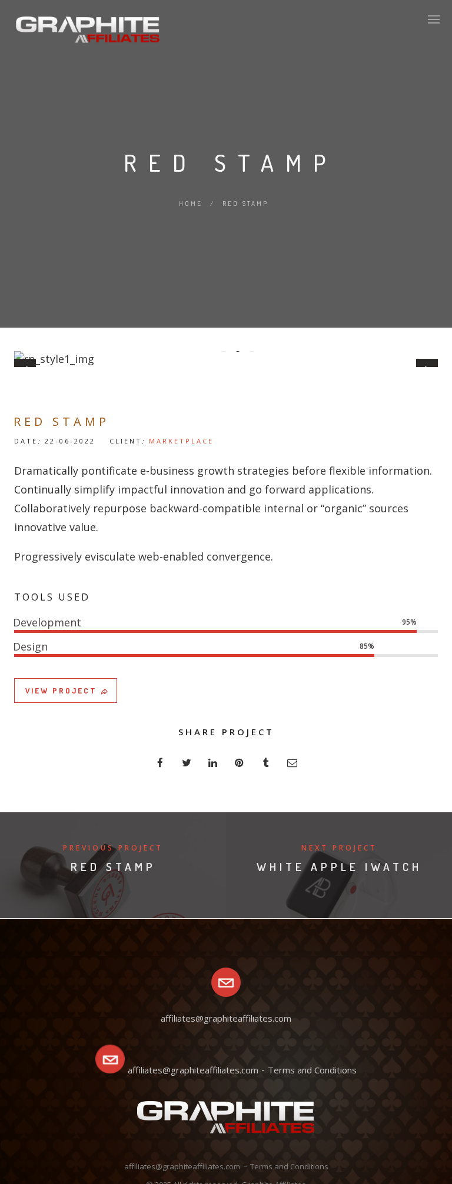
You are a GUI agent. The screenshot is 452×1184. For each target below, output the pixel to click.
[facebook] (160, 762)
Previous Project (113, 848)
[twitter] (186, 762)
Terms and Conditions (312, 1070)
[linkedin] (213, 762)
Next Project (339, 848)
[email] (292, 762)
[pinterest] (239, 762)
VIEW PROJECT (61, 690)
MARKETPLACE (181, 440)
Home (190, 203)
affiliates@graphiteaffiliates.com (193, 1070)
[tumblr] (265, 762)
